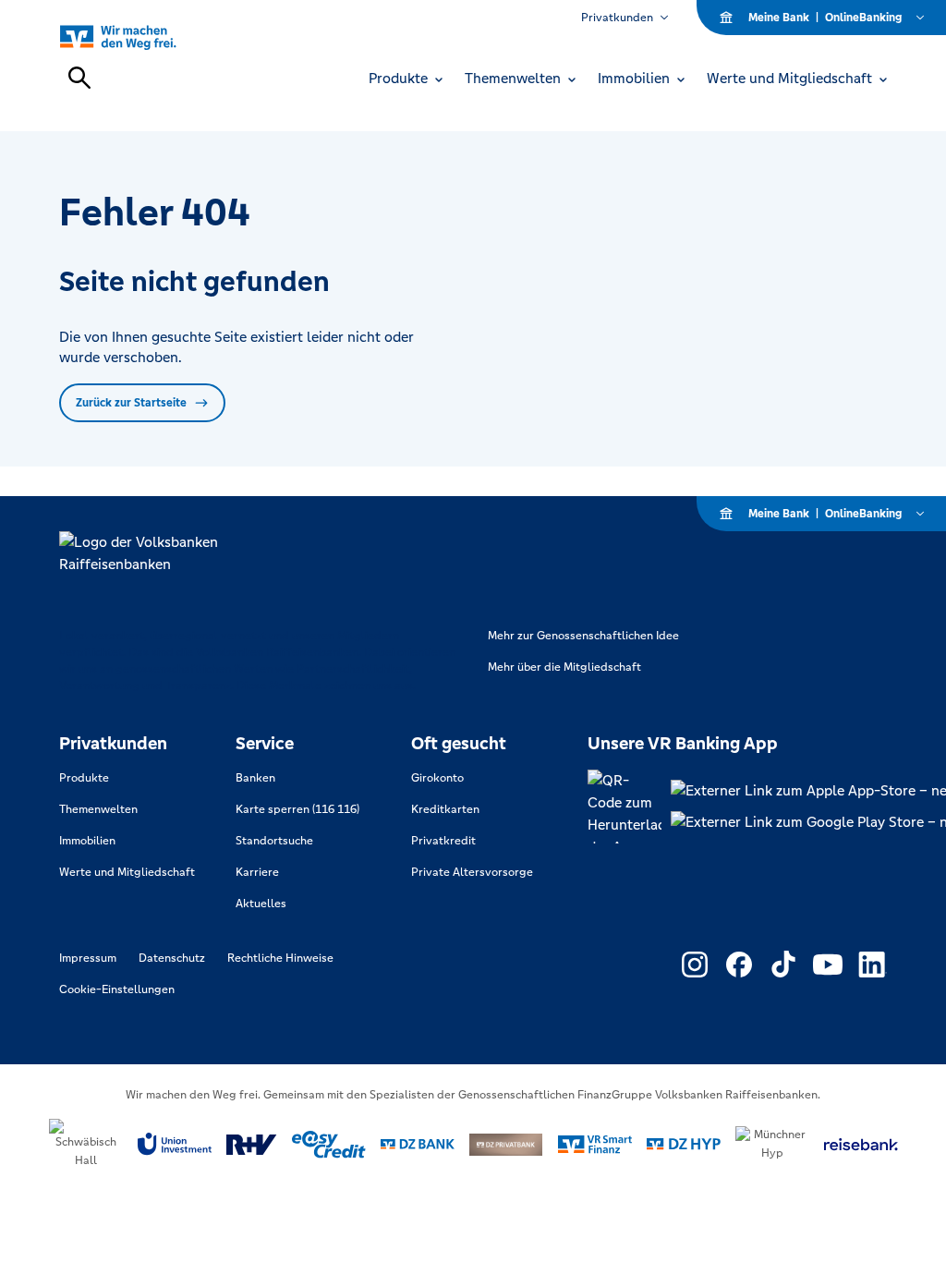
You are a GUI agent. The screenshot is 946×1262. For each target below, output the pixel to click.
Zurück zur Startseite (131, 402)
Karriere (257, 872)
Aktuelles (261, 903)
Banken (255, 778)
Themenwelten (98, 809)
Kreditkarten (445, 809)
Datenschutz (172, 958)
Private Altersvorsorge (472, 872)
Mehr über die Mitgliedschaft (564, 667)
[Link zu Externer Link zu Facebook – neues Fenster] (739, 964)
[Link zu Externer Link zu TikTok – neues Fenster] (783, 964)
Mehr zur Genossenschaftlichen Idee (583, 635)
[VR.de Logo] (139, 36)
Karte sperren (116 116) (297, 809)
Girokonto (437, 778)
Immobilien (87, 840)
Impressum (87, 958)
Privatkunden (617, 17)
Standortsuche (274, 840)
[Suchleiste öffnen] (79, 77)
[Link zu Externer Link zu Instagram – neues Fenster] (695, 964)
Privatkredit (443, 840)
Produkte (84, 778)
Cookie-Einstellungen (117, 989)
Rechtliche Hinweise (280, 958)
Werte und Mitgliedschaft (127, 872)
